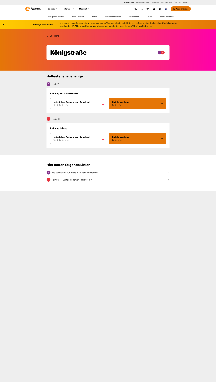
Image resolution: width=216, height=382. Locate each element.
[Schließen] (3, 25)
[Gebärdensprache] (159, 9)
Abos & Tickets (78, 17)
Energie (51, 9)
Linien (149, 17)
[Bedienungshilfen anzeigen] (147, 9)
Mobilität (83, 9)
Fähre (94, 17)
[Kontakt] (135, 9)
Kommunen (155, 2)
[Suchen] (141, 9)
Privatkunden (129, 2)
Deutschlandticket (113, 17)
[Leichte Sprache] (153, 9)
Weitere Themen (167, 16)
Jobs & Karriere (166, 2)
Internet (67, 9)
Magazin (186, 2)
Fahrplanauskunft (56, 17)
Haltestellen (134, 17)
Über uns (177, 2)
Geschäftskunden (142, 2)
